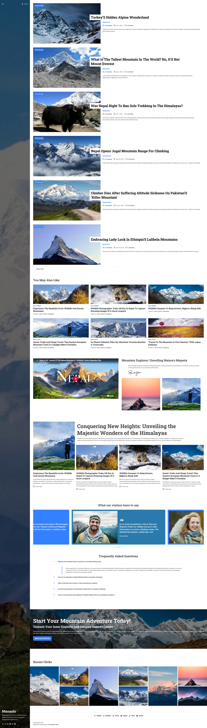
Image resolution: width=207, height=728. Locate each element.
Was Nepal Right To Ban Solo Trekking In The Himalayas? (137, 106)
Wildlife (39, 306)
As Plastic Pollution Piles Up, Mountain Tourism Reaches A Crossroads (118, 343)
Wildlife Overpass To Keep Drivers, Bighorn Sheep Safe (174, 308)
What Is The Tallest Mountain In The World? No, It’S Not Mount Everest (135, 61)
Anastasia (109, 25)
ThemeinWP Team (53, 724)
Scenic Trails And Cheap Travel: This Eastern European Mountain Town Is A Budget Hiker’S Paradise (59, 343)
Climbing (105, 156)
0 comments (129, 25)
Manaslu (9, 711)
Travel (108, 244)
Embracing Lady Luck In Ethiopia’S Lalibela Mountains (134, 239)
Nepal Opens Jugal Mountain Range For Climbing (130, 151)
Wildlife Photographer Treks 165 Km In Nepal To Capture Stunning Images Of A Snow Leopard (118, 309)
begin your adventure (42, 638)
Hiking (104, 22)
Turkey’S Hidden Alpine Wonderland (120, 17)
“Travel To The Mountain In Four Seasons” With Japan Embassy (174, 343)
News (108, 22)
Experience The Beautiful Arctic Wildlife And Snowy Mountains (58, 309)
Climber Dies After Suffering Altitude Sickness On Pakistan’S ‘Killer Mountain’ (139, 195)
